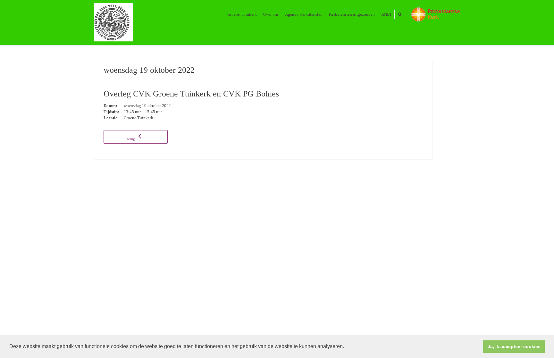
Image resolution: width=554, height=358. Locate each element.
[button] (346, 347)
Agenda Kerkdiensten (304, 14)
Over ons (271, 14)
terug (131, 139)
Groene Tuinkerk (242, 14)
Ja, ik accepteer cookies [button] (514, 346)
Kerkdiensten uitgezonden (352, 14)
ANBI (386, 14)
